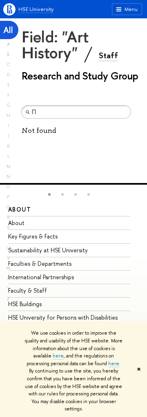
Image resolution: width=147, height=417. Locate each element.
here (58, 356)
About (19, 209)
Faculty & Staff (27, 290)
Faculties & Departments (39, 263)
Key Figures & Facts (33, 236)
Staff (108, 55)
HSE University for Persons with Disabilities (63, 317)
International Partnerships (41, 277)
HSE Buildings (25, 304)
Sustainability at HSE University (48, 250)
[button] (49, 194)
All (8, 30)
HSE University (35, 9)
